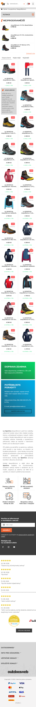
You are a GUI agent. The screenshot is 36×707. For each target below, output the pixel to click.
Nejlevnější (17, 58)
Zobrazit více (30, 53)
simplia (17, 703)
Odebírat (6, 530)
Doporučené (6, 58)
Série (5, 9)
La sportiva (12, 9)
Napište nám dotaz (18, 411)
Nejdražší (26, 58)
